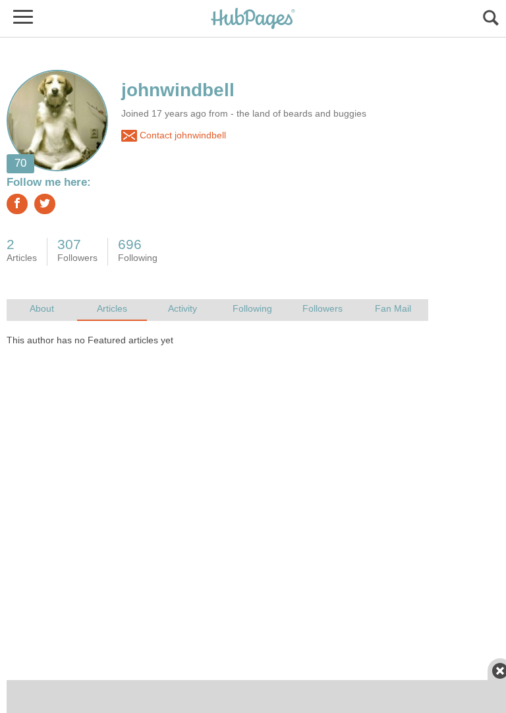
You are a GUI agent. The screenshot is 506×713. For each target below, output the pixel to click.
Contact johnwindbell (181, 135)
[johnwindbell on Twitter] (44, 204)
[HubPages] (253, 19)
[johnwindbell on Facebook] (17, 204)
